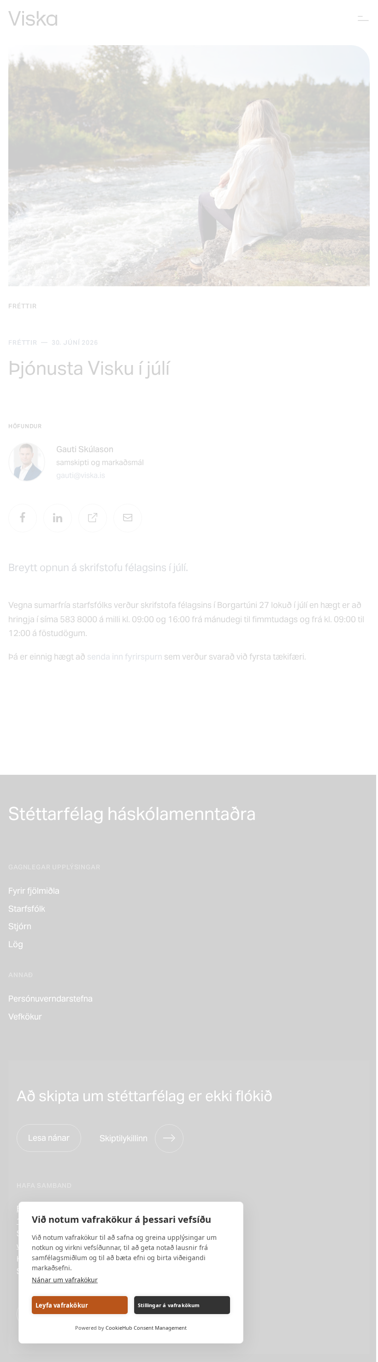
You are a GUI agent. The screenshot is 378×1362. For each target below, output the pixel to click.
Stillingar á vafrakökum (169, 1305)
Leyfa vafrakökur (61, 1305)
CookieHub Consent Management (146, 1327)
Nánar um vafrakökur (65, 1279)
